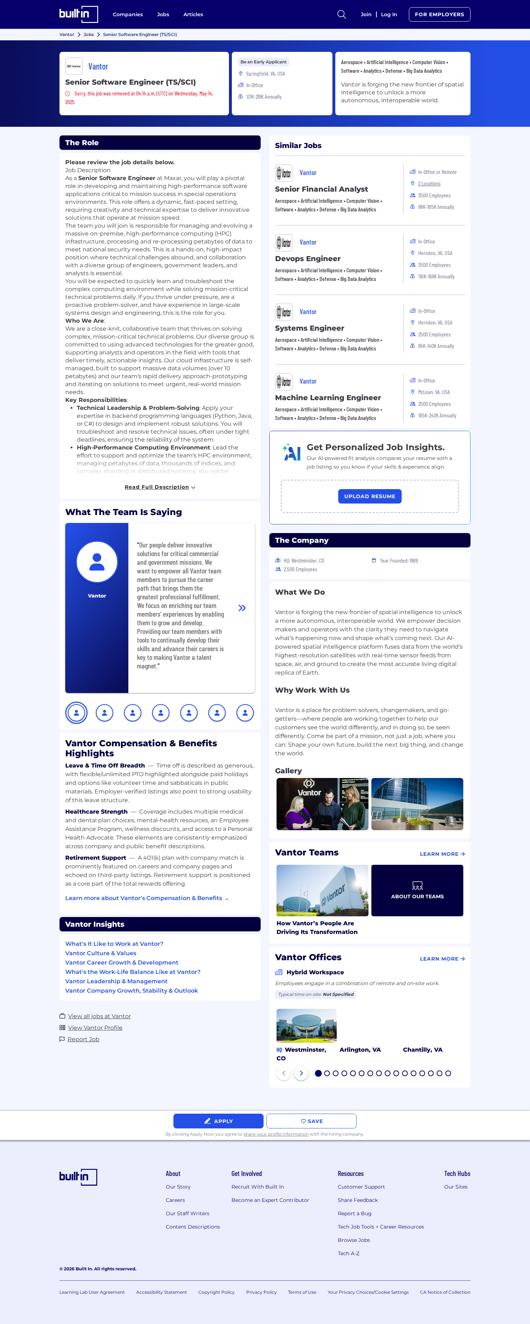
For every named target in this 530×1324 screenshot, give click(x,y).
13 (422, 1074)
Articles (193, 14)
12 (413, 1074)
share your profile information (276, 1134)
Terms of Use (302, 1292)
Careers (175, 1200)
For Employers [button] (439, 14)
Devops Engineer (308, 258)
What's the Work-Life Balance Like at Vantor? (132, 972)
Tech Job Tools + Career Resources (381, 1227)
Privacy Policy (261, 1292)
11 (405, 1074)
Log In (389, 14)
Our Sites (456, 1187)
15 (439, 1074)
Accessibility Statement (161, 1292)
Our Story (178, 1187)
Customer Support (361, 1187)
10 (396, 1074)
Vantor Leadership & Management (116, 981)
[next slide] (301, 1073)
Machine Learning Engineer (328, 397)
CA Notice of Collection (445, 1292)
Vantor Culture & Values (100, 953)
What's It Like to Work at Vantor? (114, 943)
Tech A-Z (348, 1253)
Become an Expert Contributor (270, 1200)
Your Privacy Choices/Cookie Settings (368, 1292)
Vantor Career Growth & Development (121, 962)
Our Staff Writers (187, 1213)
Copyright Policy (216, 1292)
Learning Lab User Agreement (92, 1292)
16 (448, 1074)
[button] (76, 713)
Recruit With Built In (257, 1187)
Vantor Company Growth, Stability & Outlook (131, 990)
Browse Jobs (354, 1240)
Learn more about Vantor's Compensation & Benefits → (147, 898)
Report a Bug (355, 1213)
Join (366, 14)
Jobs (163, 14)
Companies (128, 14)
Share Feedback (358, 1200)
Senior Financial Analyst (321, 189)
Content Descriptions (193, 1227)
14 (431, 1074)
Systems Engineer (309, 328)
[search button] (341, 14)
